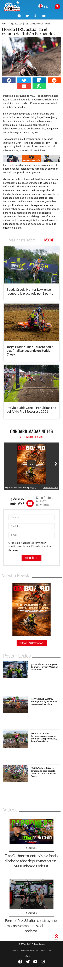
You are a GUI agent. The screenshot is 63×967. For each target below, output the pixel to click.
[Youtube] (43, 15)
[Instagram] (35, 15)
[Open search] (57, 6)
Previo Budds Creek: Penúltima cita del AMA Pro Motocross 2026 (31, 409)
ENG (46, 6)
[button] (9, 80)
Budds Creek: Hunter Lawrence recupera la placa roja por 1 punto (30, 291)
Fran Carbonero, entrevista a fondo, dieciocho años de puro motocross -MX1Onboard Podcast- (31, 860)
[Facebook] (19, 15)
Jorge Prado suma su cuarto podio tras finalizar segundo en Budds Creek (30, 350)
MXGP (5, 23)
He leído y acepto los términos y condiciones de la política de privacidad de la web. (30, 546)
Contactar (15, 950)
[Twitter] (27, 15)
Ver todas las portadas (31, 437)
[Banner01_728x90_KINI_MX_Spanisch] (31, 161)
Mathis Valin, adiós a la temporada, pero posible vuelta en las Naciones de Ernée (43, 772)
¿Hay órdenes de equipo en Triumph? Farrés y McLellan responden (44, 667)
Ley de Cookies (46, 950)
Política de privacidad (29, 950)
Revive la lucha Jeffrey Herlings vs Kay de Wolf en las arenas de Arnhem (44, 701)
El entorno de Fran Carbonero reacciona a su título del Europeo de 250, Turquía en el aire (44, 737)
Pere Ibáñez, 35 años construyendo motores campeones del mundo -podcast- (31, 925)
